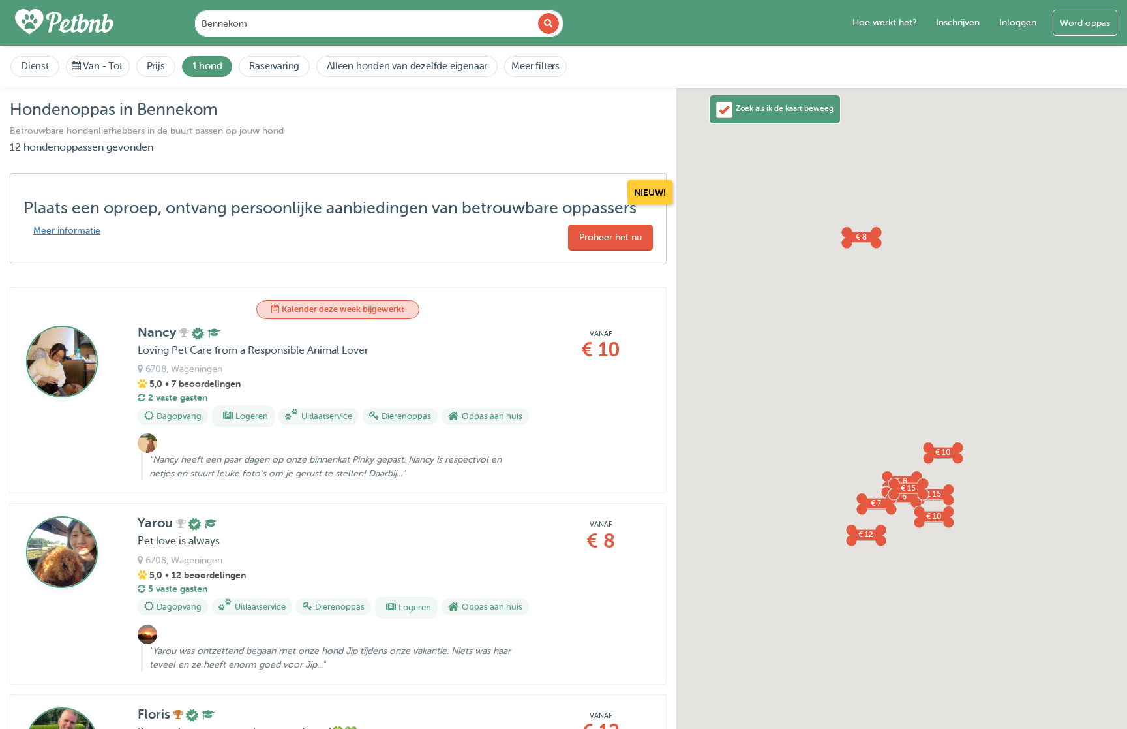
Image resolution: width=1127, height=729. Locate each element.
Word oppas (1085, 23)
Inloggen (1017, 22)
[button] (865, 534)
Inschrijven (958, 22)
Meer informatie (66, 231)
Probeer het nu (610, 237)
